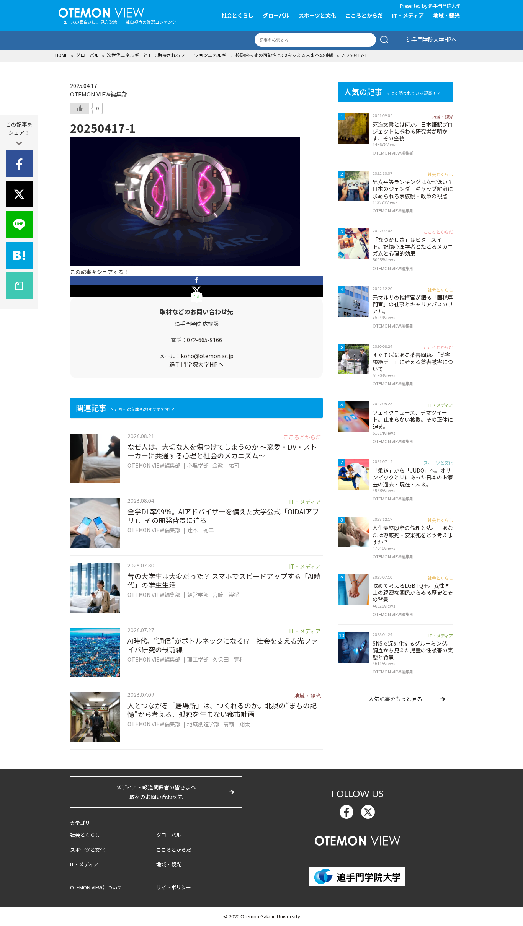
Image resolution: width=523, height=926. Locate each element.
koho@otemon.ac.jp (207, 356)
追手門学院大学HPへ (432, 39)
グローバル (276, 15)
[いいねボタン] (79, 108)
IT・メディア (408, 15)
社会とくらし (237, 15)
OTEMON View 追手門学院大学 (101, 12)
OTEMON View (357, 840)
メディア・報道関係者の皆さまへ (156, 791)
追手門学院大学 (444, 5)
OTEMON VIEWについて (96, 887)
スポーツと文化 (317, 15)
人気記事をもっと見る (395, 699)
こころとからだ (364, 15)
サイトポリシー (173, 887)
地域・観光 (446, 15)
